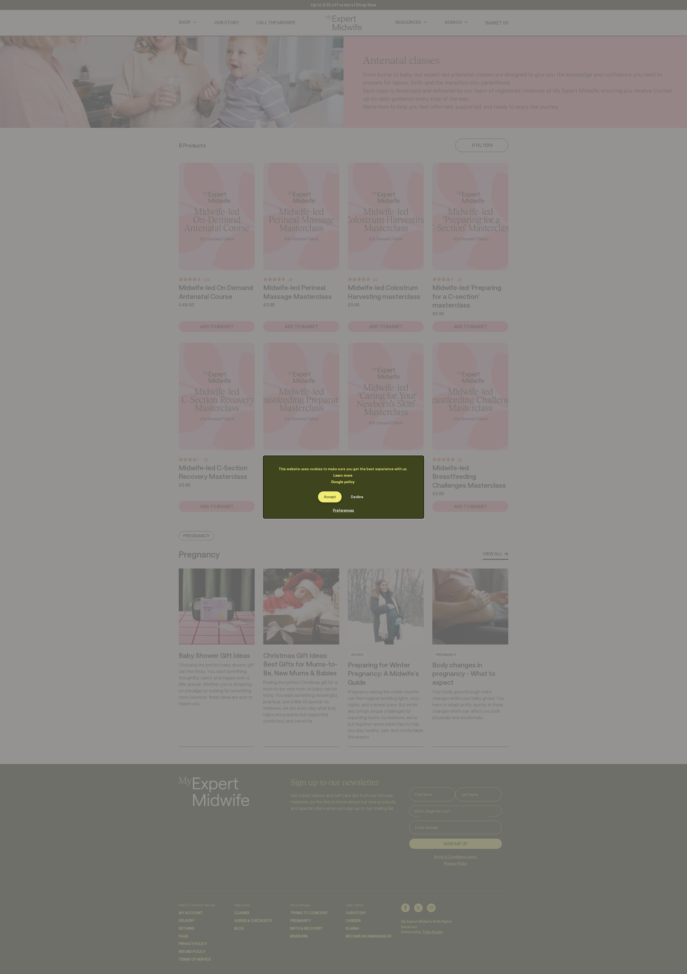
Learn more (342, 474)
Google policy (343, 481)
